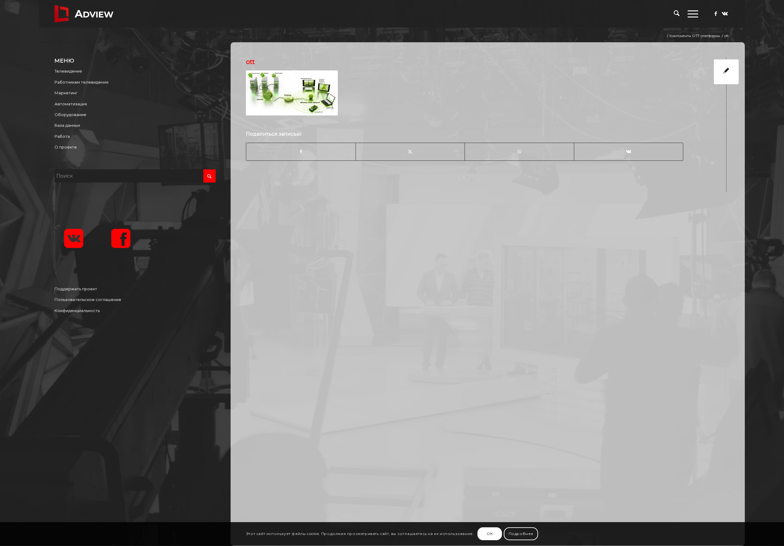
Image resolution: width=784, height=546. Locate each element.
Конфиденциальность (77, 310)
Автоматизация (71, 103)
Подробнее (521, 534)
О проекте (66, 147)
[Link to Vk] (724, 13)
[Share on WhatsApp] (519, 151)
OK (490, 534)
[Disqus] (492, 275)
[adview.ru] (84, 13)
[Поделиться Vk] (628, 151)
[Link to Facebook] (715, 13)
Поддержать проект (76, 288)
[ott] (726, 71)
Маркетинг (66, 92)
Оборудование (70, 114)
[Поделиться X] (410, 151)
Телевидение (68, 71)
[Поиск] (677, 13)
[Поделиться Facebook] (300, 151)
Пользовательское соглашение (88, 299)
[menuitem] (677, 13)
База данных (67, 125)
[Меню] (691, 13)
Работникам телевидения (81, 82)
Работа (62, 136)
